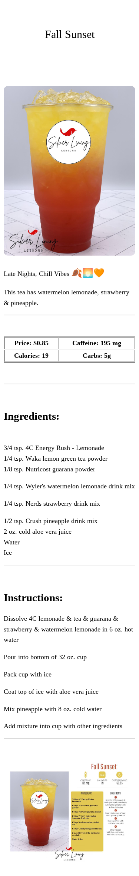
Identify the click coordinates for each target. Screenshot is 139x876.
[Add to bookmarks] (109, 64)
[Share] (91, 64)
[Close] (10, 10)
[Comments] (126, 64)
